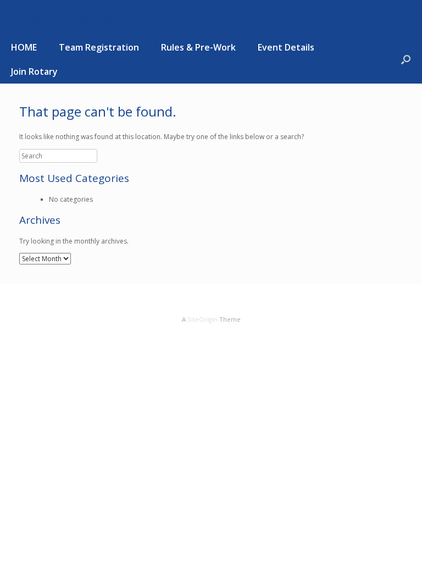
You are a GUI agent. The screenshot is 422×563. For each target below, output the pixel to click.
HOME (24, 47)
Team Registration (99, 47)
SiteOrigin (202, 319)
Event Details (286, 47)
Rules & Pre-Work (198, 47)
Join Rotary (34, 71)
